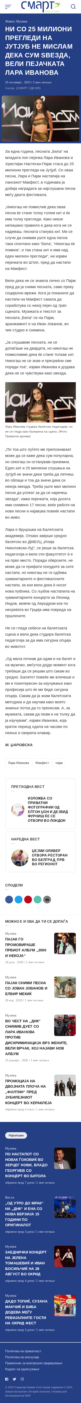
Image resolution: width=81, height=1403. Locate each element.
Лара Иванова (18, 763)
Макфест (42, 763)
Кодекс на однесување (22, 1369)
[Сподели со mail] (37, 899)
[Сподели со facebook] (9, 899)
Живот (9, 21)
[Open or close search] (73, 6)
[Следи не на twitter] (14, 1379)
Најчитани (16, 1135)
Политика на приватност (23, 1351)
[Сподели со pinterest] (28, 899)
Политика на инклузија (22, 1357)
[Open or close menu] (8, 7)
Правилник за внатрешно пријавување (33, 1363)
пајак (59, 763)
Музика (21, 21)
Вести (9, 1197)
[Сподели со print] (47, 899)
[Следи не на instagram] (22, 1379)
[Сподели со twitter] (18, 899)
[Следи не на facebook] (7, 1379)
